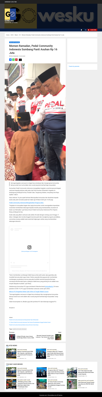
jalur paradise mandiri (22, 379)
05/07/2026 (82, 376)
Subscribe (93, 30)
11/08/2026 (21, 358)
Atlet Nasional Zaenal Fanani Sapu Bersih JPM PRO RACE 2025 (86, 384)
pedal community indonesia (19, 329)
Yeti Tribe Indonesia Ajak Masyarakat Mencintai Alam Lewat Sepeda (86, 372)
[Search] (86, 30)
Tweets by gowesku (74, 66)
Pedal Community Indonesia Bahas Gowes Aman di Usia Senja (23, 324)
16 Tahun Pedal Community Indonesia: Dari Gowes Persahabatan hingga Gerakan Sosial (29, 322)
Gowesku (9, 21)
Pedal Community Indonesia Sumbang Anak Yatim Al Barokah (23, 319)
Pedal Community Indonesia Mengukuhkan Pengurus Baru (26, 202)
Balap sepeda (81, 380)
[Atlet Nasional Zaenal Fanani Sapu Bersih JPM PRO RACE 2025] (72, 384)
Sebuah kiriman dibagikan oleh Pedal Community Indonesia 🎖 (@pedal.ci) (29, 270)
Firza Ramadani (14, 56)
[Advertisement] (82, 50)
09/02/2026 (51, 388)
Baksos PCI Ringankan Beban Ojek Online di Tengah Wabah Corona (28, 291)
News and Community (14, 42)
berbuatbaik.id (49, 286)
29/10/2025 (82, 387)
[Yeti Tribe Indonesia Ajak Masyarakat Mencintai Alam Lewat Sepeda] (72, 372)
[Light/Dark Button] (82, 30)
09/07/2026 (51, 358)
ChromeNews (51, 395)
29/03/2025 (22, 56)
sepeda (28, 379)
